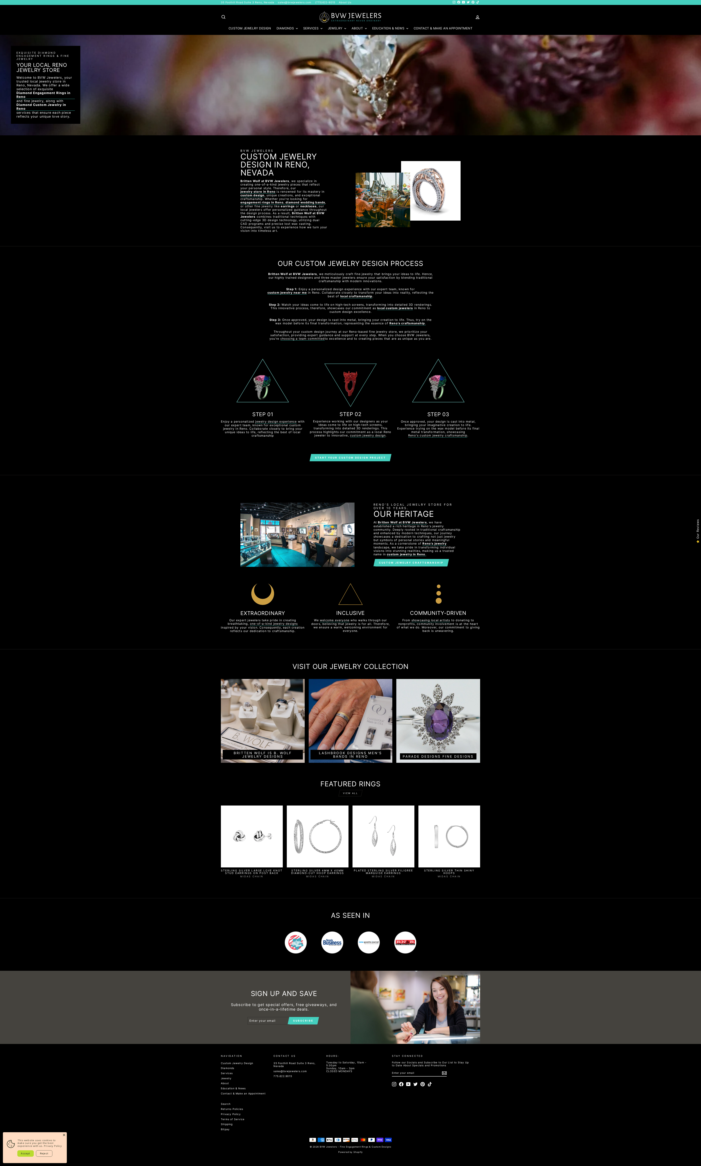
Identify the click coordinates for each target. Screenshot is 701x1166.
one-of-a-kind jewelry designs (274, 623)
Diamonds (286, 28)
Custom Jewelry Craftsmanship (411, 562)
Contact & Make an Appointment (443, 28)
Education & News (388, 28)
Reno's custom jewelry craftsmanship (437, 435)
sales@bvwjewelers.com (294, 2)
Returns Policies (232, 1109)
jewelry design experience (276, 421)
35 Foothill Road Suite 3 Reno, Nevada (247, 2)
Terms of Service (232, 1119)
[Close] (64, 1135)
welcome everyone (334, 620)
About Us (345, 2)
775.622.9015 (282, 1076)
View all (350, 793)
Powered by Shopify (350, 1152)
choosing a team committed (302, 338)
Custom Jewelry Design (250, 28)
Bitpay (225, 1129)
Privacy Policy (231, 1114)
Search (226, 1103)
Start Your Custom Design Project (350, 457)
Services (311, 28)
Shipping (227, 1124)
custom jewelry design (368, 435)
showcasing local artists (430, 620)
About (358, 28)
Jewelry (335, 28)
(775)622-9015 (325, 2)
